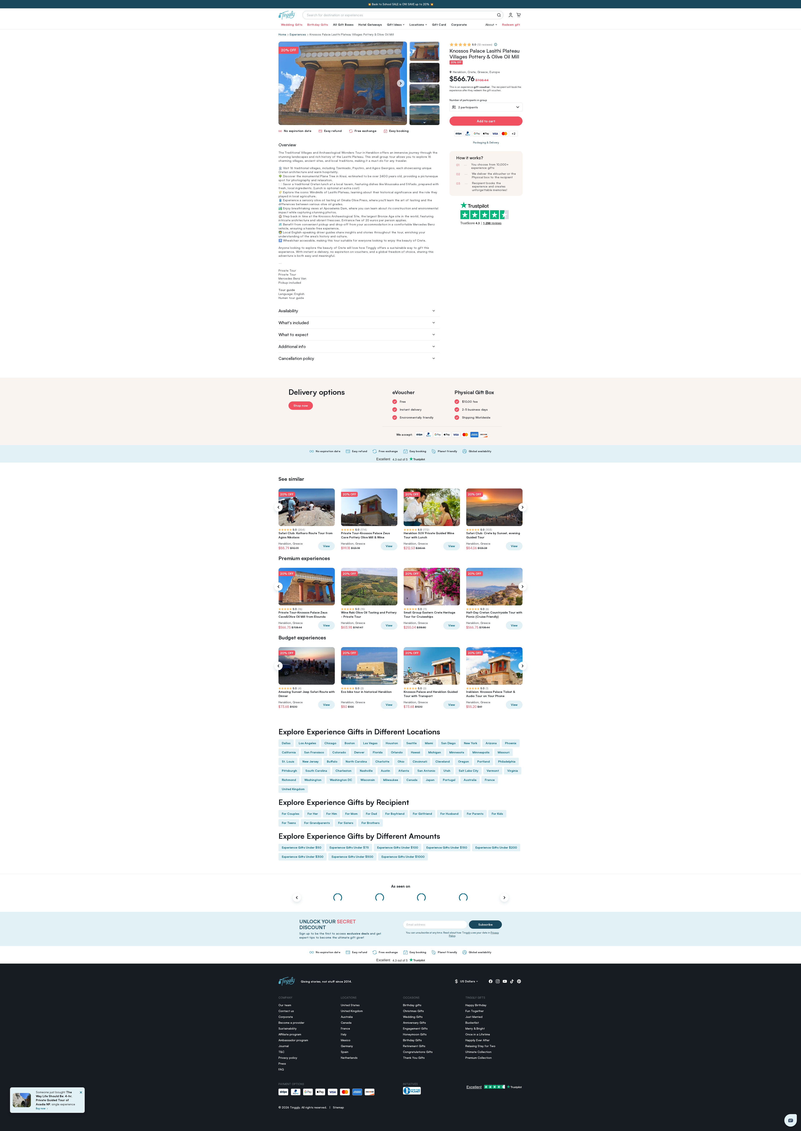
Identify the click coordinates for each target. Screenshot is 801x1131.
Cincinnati (420, 761)
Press (282, 1063)
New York (470, 743)
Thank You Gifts (414, 1057)
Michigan (434, 752)
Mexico (345, 1040)
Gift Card (439, 24)
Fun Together (474, 1011)
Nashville (366, 770)
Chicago (330, 743)
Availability (288, 310)
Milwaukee (390, 780)
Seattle (411, 743)
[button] (395, 24)
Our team (284, 1005)
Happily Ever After (477, 1040)
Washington (312, 780)
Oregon (463, 761)
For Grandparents (317, 823)
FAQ (281, 1069)
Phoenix (510, 743)
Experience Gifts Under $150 (446, 847)
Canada (411, 780)
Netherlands (349, 1057)
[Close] (81, 1101)
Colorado (339, 752)
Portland (483, 761)
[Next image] (424, 122)
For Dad (371, 813)
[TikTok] (511, 981)
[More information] (495, 44)
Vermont (493, 770)
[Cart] (519, 15)
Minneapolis (480, 752)
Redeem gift (511, 24)
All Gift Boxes (343, 24)
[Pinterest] (519, 981)
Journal (283, 1046)
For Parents (475, 813)
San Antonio (426, 770)
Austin (385, 770)
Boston (350, 743)
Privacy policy (287, 1057)
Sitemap (338, 1107)
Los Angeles (307, 743)
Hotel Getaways (370, 24)
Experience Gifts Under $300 (302, 856)
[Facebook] (490, 981)
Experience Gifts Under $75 (349, 847)
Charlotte (382, 761)
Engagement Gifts (415, 1028)
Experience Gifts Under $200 (496, 847)
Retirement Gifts (414, 1046)
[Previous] (278, 507)
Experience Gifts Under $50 (301, 847)
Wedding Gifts (291, 24)
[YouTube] (504, 981)
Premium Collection (478, 1057)
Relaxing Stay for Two (480, 1046)
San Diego (448, 743)
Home (282, 34)
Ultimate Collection (478, 1052)
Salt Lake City (468, 770)
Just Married (473, 1016)
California (289, 752)
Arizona (491, 743)
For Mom (351, 813)
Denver (359, 752)
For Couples (290, 813)
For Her (312, 813)
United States (350, 1005)
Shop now (300, 405)
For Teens (289, 823)
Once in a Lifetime (477, 1034)
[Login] (511, 15)
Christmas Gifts (413, 1011)
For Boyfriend (394, 813)
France (490, 780)
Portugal (449, 780)
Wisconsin (367, 780)
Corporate (459, 24)
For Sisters (345, 823)
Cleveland (442, 761)
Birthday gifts (412, 1005)
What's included (293, 322)
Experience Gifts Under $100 (397, 847)
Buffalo (332, 761)
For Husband (449, 813)
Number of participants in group (468, 100)
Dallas (286, 743)
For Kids (497, 813)
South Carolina (316, 770)
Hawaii (415, 752)
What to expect (293, 334)
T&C (281, 1052)
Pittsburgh (289, 770)
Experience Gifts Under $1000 (403, 856)
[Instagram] (497, 981)
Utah (446, 770)
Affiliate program (289, 1034)
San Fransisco (314, 752)
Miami (429, 743)
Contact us (286, 1011)
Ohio (401, 761)
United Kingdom (293, 789)
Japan (430, 780)
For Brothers (370, 823)
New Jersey (310, 761)
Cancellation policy (296, 358)
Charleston (343, 770)
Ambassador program (293, 1040)
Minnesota (456, 752)
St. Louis (288, 761)
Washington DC (341, 780)
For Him (331, 813)
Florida (378, 752)
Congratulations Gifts (418, 1052)
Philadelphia (506, 761)
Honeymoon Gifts (415, 1034)
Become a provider (291, 1022)
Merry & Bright (475, 1028)
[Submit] (499, 15)
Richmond (289, 780)
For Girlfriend (422, 813)
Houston (392, 743)
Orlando (397, 752)
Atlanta (403, 770)
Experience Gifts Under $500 (352, 856)
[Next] (400, 83)
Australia (470, 780)
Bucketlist (472, 1022)
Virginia (512, 770)
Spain (344, 1052)
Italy (343, 1034)
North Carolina (356, 761)
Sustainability (287, 1028)
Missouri (503, 752)
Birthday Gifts (317, 24)
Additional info (292, 346)
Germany (347, 1046)
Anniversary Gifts (414, 1022)
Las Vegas (370, 743)
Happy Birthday (475, 1005)
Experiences (298, 34)
